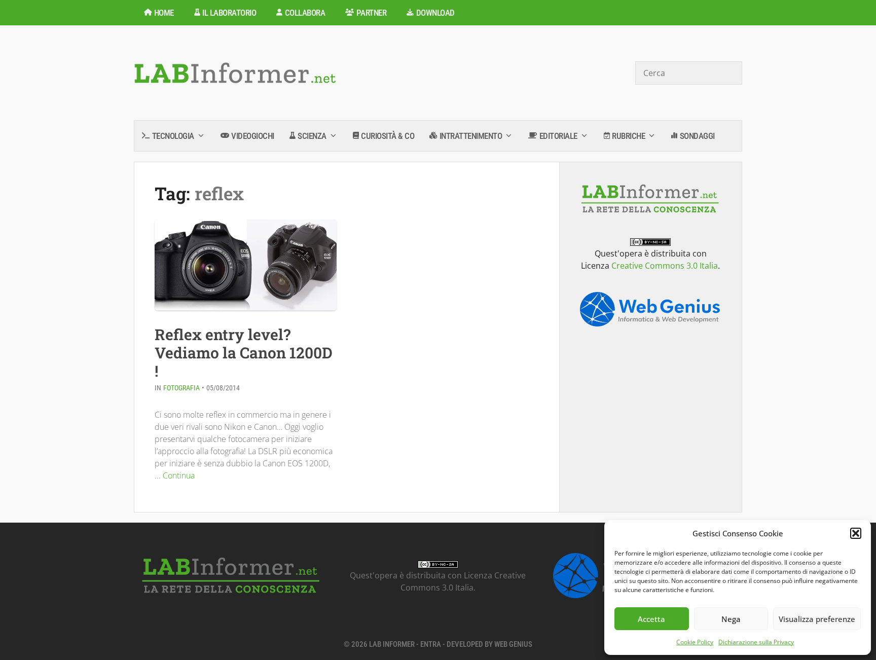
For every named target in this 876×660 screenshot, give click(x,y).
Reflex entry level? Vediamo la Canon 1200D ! (244, 352)
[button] (856, 533)
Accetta (651, 619)
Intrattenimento (471, 136)
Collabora (305, 13)
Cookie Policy (694, 642)
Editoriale (558, 136)
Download (435, 13)
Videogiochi (252, 136)
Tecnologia (173, 136)
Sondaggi (697, 136)
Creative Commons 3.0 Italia (664, 265)
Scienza (312, 136)
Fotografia (181, 388)
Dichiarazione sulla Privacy (756, 642)
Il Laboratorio (229, 13)
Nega (731, 619)
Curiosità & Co (387, 136)
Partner (371, 13)
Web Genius (513, 644)
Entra (430, 644)
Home (164, 13)
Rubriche (628, 136)
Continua (179, 475)
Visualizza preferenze (817, 619)
